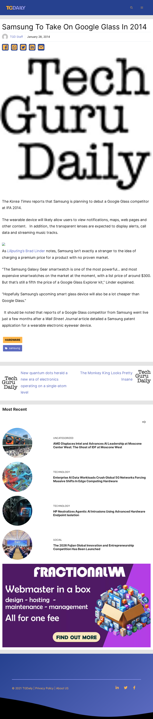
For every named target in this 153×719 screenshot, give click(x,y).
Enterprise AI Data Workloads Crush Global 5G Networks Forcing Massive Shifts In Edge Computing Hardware (99, 479)
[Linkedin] (117, 687)
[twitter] (23, 47)
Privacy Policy (44, 688)
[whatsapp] (14, 47)
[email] (41, 47)
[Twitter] (126, 687)
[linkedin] (32, 47)
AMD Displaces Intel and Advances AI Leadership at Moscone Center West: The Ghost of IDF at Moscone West (97, 445)
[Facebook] (134, 687)
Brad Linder (26, 251)
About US (62, 688)
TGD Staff (16, 36)
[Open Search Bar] (131, 8)
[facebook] (5, 47)
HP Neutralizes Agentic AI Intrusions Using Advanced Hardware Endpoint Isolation (99, 513)
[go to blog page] (144, 422)
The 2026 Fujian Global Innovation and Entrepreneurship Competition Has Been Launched (93, 547)
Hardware (12, 339)
